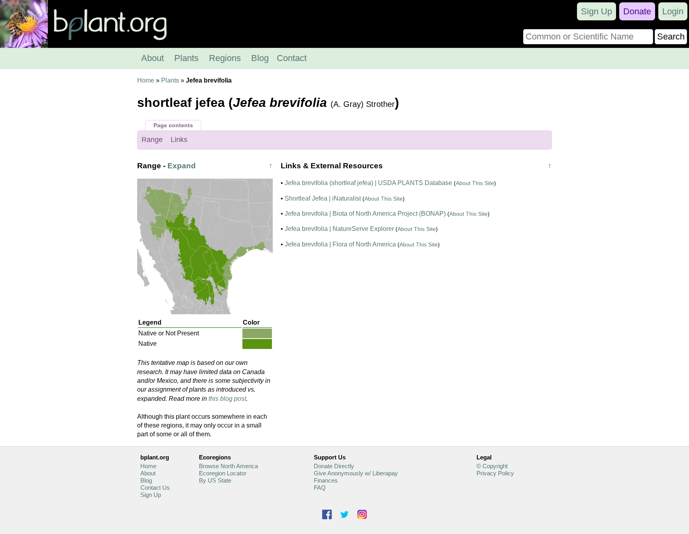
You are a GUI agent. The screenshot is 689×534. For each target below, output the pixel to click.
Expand (181, 166)
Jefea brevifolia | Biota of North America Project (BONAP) (365, 213)
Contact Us (155, 487)
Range (152, 140)
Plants (186, 58)
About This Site (475, 183)
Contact (292, 58)
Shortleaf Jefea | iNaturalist (323, 198)
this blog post (227, 398)
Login (672, 11)
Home (145, 80)
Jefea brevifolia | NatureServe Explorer (339, 228)
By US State (215, 480)
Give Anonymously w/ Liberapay (356, 473)
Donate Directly (334, 466)
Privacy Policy (495, 473)
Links (179, 140)
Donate (637, 11)
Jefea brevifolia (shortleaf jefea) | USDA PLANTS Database (368, 182)
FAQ (320, 487)
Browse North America (228, 466)
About (152, 58)
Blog (260, 58)
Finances (326, 480)
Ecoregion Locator (222, 473)
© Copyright (492, 466)
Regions (225, 58)
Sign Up (596, 11)
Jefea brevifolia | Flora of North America (340, 244)
